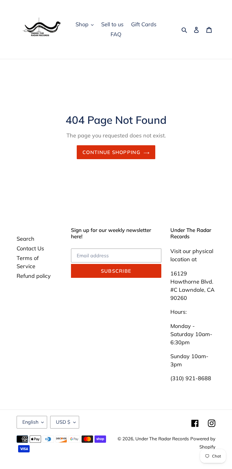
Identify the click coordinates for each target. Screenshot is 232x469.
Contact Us (30, 248)
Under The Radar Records (162, 439)
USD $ (63, 422)
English (30, 422)
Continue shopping (111, 152)
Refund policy (34, 275)
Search (25, 238)
